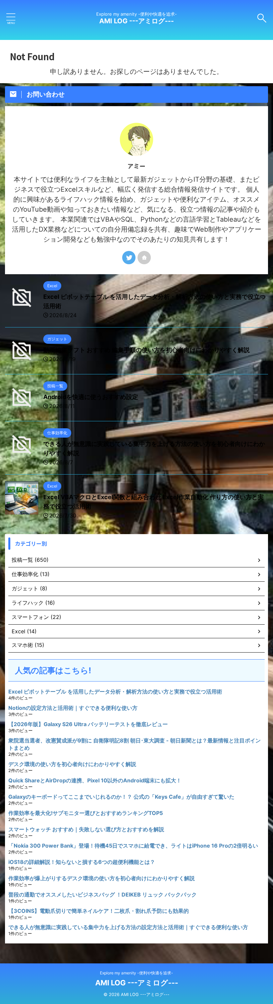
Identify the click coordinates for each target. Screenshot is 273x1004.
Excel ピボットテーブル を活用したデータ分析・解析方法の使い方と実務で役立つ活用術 (115, 691)
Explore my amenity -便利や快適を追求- (136, 972)
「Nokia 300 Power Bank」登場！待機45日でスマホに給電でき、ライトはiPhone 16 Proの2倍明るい (133, 845)
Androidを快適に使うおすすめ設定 (90, 396)
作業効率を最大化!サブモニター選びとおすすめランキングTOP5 (85, 813)
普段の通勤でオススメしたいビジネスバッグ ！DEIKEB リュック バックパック (102, 894)
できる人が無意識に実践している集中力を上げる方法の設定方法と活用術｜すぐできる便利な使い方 (128, 927)
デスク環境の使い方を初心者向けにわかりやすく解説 (72, 764)
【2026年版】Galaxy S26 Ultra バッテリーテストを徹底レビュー (88, 724)
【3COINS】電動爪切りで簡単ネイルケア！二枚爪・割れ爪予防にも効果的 (98, 910)
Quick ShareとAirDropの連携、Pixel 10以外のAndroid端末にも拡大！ (94, 780)
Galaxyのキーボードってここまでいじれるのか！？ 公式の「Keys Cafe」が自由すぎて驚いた (121, 796)
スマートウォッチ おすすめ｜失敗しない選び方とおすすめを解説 (86, 829)
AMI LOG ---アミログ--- (136, 21)
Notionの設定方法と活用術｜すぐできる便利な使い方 (72, 707)
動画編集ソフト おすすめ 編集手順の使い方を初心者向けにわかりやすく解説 (146, 349)
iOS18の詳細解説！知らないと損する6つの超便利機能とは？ (81, 862)
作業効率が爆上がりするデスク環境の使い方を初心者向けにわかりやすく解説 (101, 878)
